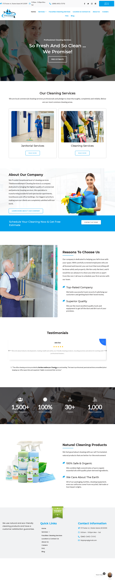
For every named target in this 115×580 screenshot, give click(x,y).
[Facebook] (84, 3)
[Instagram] (92, 3)
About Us (96, 12)
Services (41, 12)
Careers (105, 12)
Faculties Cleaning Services (59, 12)
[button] (106, 3)
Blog (72, 16)
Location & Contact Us (81, 12)
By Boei (110, 578)
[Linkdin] (95, 3)
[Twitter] (88, 3)
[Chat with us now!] (109, 574)
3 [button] (59, 368)
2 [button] (57, 368)
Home (33, 12)
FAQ (66, 16)
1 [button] (55, 368)
